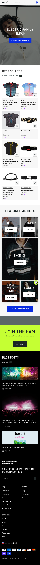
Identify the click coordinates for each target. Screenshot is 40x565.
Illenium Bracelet (27, 133)
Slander (5, 131)
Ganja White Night (9, 100)
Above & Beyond (8, 159)
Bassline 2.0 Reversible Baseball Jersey (10, 103)
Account (4, 498)
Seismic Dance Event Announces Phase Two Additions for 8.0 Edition (19, 422)
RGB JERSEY (6, 133)
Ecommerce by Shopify (23, 559)
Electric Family (26, 131)
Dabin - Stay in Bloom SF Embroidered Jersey (28, 103)
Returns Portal (6, 501)
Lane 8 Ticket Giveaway (13, 447)
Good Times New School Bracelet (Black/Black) (8, 192)
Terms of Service (7, 508)
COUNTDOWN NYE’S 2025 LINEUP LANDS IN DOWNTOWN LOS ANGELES (19, 384)
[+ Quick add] (17, 95)
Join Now (20, 344)
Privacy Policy (6, 505)
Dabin (23, 100)
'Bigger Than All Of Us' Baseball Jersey (10, 162)
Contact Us (5, 494)
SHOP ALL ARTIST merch (20, 309)
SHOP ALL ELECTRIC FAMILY (20, 40)
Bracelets (5, 526)
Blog (23, 491)
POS (15, 559)
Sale (3, 536)
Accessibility (26, 498)
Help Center (5, 491)
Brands (4, 522)
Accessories (6, 533)
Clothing (4, 529)
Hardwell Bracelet (27, 190)
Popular (4, 519)
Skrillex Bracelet (27, 161)
